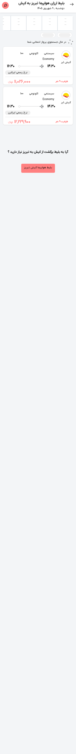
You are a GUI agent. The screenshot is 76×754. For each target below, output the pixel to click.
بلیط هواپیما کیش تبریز (38, 167)
